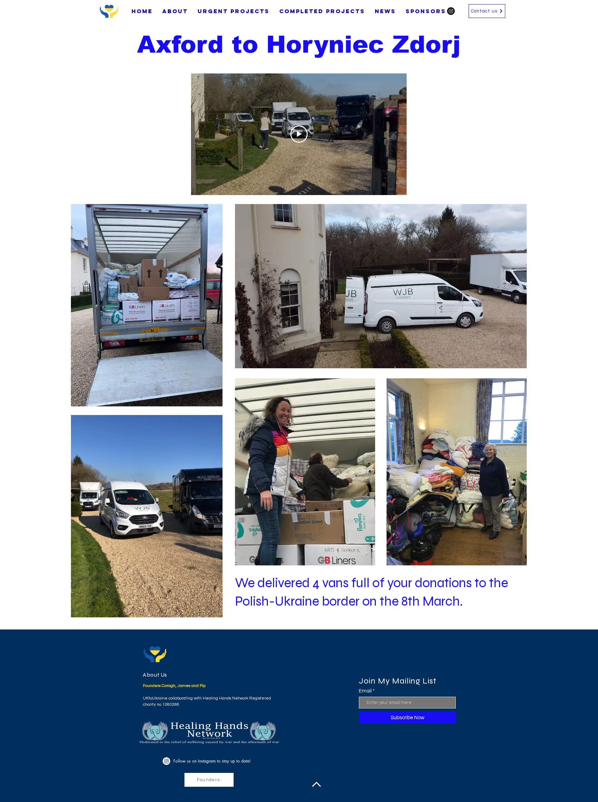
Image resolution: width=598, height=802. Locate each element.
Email (365, 691)
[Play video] (299, 134)
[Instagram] (451, 11)
